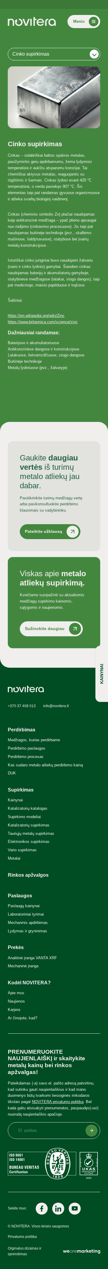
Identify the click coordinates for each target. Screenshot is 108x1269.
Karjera (14, 1009)
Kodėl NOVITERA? (29, 982)
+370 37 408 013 (22, 706)
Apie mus (16, 993)
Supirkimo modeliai (24, 817)
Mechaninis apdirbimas (28, 922)
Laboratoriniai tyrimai (26, 914)
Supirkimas (21, 789)
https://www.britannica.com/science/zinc (43, 322)
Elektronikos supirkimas (29, 841)
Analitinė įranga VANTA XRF (32, 958)
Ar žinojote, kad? (22, 1018)
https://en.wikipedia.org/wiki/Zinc (36, 315)
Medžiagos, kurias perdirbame (34, 740)
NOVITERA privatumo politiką (57, 1101)
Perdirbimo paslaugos (26, 748)
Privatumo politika (22, 1237)
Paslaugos (20, 895)
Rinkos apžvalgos (28, 875)
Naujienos (16, 1001)
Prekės (16, 947)
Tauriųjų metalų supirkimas (31, 833)
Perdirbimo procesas (26, 756)
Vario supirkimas (22, 850)
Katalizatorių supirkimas (29, 825)
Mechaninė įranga (23, 966)
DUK (12, 773)
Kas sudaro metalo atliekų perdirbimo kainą (45, 765)
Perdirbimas (21, 729)
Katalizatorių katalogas (27, 808)
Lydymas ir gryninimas (27, 931)
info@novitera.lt (56, 706)
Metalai (14, 858)
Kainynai (15, 800)
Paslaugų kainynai (24, 906)
